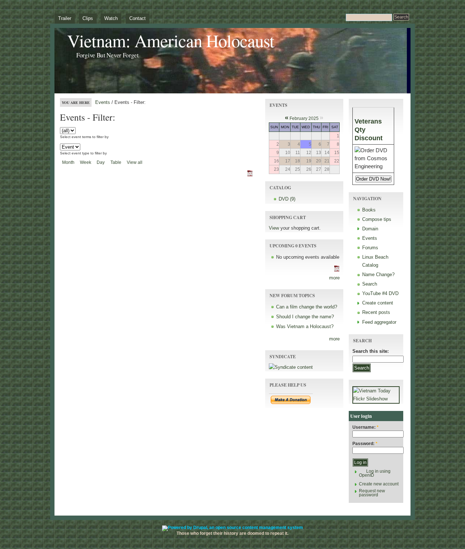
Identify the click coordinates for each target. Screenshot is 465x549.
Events (102, 102)
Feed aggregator (379, 322)
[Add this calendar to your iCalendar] (253, 176)
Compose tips (376, 219)
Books (369, 210)
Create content (377, 303)
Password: (364, 444)
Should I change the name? (305, 316)
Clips (87, 18)
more (334, 277)
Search (369, 284)
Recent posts (376, 312)
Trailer (64, 18)
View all (134, 162)
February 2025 (304, 118)
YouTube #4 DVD (380, 293)
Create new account (379, 484)
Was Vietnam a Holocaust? (304, 326)
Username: (365, 427)
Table (115, 162)
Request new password (372, 492)
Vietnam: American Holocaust (170, 40)
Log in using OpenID (375, 473)
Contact (137, 18)
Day (101, 162)
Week (85, 162)
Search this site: (370, 351)
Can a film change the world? (306, 307)
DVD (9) (287, 199)
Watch (111, 18)
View (274, 228)
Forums (370, 247)
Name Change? (378, 274)
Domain (370, 228)
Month (68, 162)
